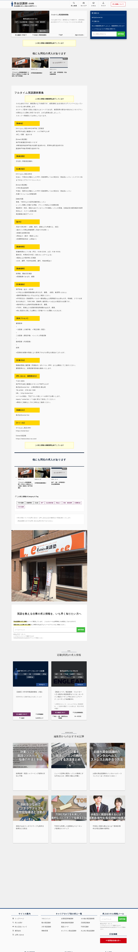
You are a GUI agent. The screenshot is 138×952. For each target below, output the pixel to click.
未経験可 (72, 674)
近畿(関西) (29, 503)
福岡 (56, 674)
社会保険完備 (23, 22)
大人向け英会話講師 (87, 931)
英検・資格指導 (40, 22)
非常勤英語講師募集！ (37, 73)
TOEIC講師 (21, 503)
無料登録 (121, 34)
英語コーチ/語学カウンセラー (63, 677)
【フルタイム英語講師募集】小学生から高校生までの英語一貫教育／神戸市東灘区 (20, 74)
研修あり (79, 674)
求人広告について (20, 927)
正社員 (36, 503)
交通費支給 (26, 25)
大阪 (30, 674)
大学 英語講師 (46, 927)
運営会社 (17, 931)
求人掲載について (118, 4)
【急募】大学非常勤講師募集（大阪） (29, 692)
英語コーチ (65, 927)
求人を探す (18, 922)
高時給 (44, 674)
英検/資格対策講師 (67, 922)
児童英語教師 (85, 922)
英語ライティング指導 (20, 674)
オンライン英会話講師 (68, 931)
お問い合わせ (19, 935)
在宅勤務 (80, 677)
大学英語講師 (37, 674)
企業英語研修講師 (67, 918)
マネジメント (46, 918)
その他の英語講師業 (87, 918)
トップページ (19, 918)
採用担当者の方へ (114, 940)
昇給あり (31, 22)
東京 (74, 677)
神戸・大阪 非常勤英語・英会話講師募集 (58, 73)
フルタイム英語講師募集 (60, 15)
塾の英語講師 (46, 922)
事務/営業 (45, 931)
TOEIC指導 (34, 25)
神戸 (16, 22)
